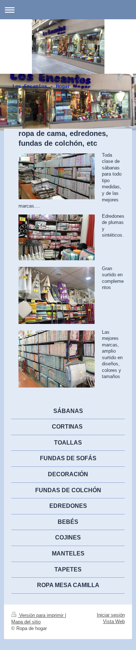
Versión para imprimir (41, 615)
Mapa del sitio (26, 622)
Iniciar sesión (111, 615)
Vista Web (114, 621)
